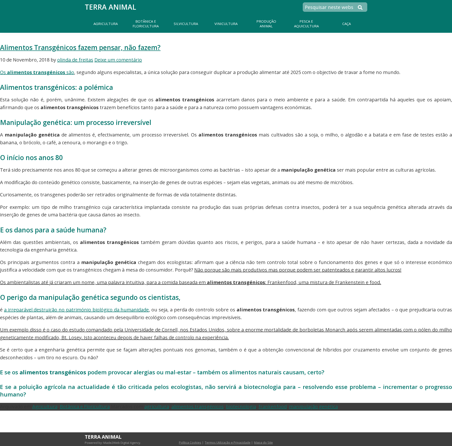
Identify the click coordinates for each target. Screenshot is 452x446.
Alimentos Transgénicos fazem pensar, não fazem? (80, 47)
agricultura (156, 406)
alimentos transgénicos (197, 406)
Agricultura (44, 406)
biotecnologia (241, 406)
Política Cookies (190, 442)
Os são (37, 72)
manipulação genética (313, 406)
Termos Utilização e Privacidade (227, 442)
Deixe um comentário (118, 60)
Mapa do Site (263, 442)
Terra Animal (110, 7)
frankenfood (272, 406)
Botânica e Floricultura (85, 406)
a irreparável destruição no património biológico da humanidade (76, 309)
